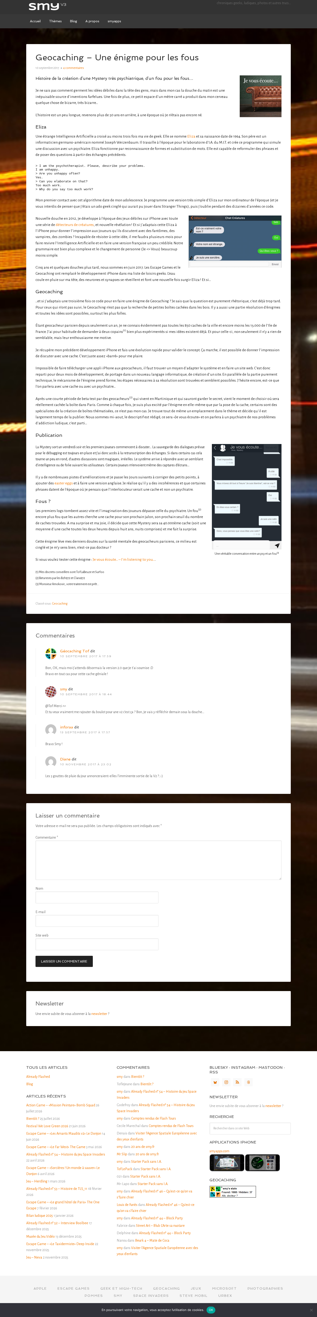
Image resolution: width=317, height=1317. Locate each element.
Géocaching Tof (74, 651)
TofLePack (124, 1169)
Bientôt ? (32, 1119)
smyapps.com (219, 1151)
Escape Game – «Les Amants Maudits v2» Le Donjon (63, 1133)
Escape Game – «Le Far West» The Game (55, 1147)
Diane (65, 759)
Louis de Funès (127, 1205)
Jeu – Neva (34, 1257)
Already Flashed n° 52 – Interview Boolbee (57, 1223)
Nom (39, 888)
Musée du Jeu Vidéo (40, 1236)
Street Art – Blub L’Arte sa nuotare (160, 1225)
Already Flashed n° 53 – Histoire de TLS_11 (56, 1189)
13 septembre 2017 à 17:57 (85, 732)
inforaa (66, 727)
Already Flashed (38, 1077)
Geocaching (60, 603)
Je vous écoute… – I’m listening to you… (124, 559)
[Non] (311, 1310)
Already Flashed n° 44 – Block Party (157, 1218)
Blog (29, 1084)
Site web (42, 935)
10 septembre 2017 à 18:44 (86, 694)
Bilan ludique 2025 (39, 1215)
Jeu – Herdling (36, 1181)
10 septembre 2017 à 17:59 (86, 656)
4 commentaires (73, 68)
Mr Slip (122, 1154)
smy (61, 7)
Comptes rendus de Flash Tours (153, 1118)
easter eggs (64, 483)
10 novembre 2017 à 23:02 (86, 764)
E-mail (40, 912)
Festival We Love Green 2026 (47, 1126)
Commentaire (47, 837)
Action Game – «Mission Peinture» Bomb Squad (60, 1105)
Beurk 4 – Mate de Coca (152, 1240)
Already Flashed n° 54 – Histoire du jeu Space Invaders (65, 1154)
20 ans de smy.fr (143, 1147)
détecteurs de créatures (75, 225)
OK (211, 1310)
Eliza (191, 136)
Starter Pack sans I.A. (146, 1161)
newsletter (99, 1014)
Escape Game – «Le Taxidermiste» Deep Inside (60, 1244)
